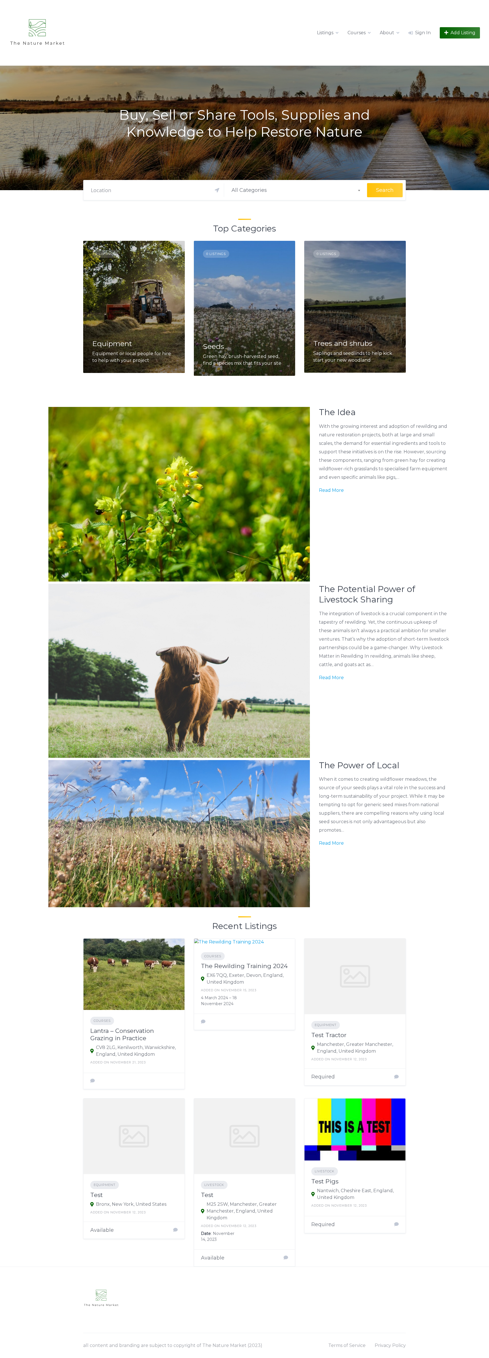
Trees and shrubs (342, 343)
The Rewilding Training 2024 (244, 965)
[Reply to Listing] (92, 1081)
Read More (331, 490)
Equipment (112, 343)
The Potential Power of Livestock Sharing (367, 594)
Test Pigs (324, 1181)
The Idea (337, 412)
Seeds (213, 346)
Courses (357, 32)
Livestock (214, 1185)
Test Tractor (328, 1035)
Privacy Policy (390, 1345)
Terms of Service (347, 1345)
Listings (325, 32)
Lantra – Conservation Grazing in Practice (122, 1034)
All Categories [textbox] (249, 190)
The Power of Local (359, 765)
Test (96, 1194)
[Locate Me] (217, 190)
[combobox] (295, 190)
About (387, 32)
